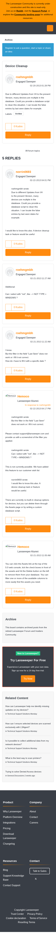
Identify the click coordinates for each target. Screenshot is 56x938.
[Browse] (4, 28)
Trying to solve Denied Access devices (23, 771)
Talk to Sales (39, 871)
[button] (8, 126)
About (33, 811)
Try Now (28, 678)
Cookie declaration (16, 918)
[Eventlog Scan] (45, 151)
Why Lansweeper (12, 811)
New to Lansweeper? (28, 653)
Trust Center (17, 914)
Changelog (9, 843)
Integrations (9, 822)
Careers (34, 822)
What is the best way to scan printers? (23, 758)
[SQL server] (51, 151)
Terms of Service (38, 918)
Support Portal (39, 11)
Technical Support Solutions (18, 714)
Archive (9, 40)
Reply (28, 135)
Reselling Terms (26, 922)
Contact (34, 817)
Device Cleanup (16, 66)
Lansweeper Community (16, 28)
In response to (38, 405)
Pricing (6, 828)
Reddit (19, 11)
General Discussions (15, 776)
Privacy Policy (34, 914)
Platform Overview (12, 817)
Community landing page (27, 14)
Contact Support (11, 885)
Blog (5, 870)
